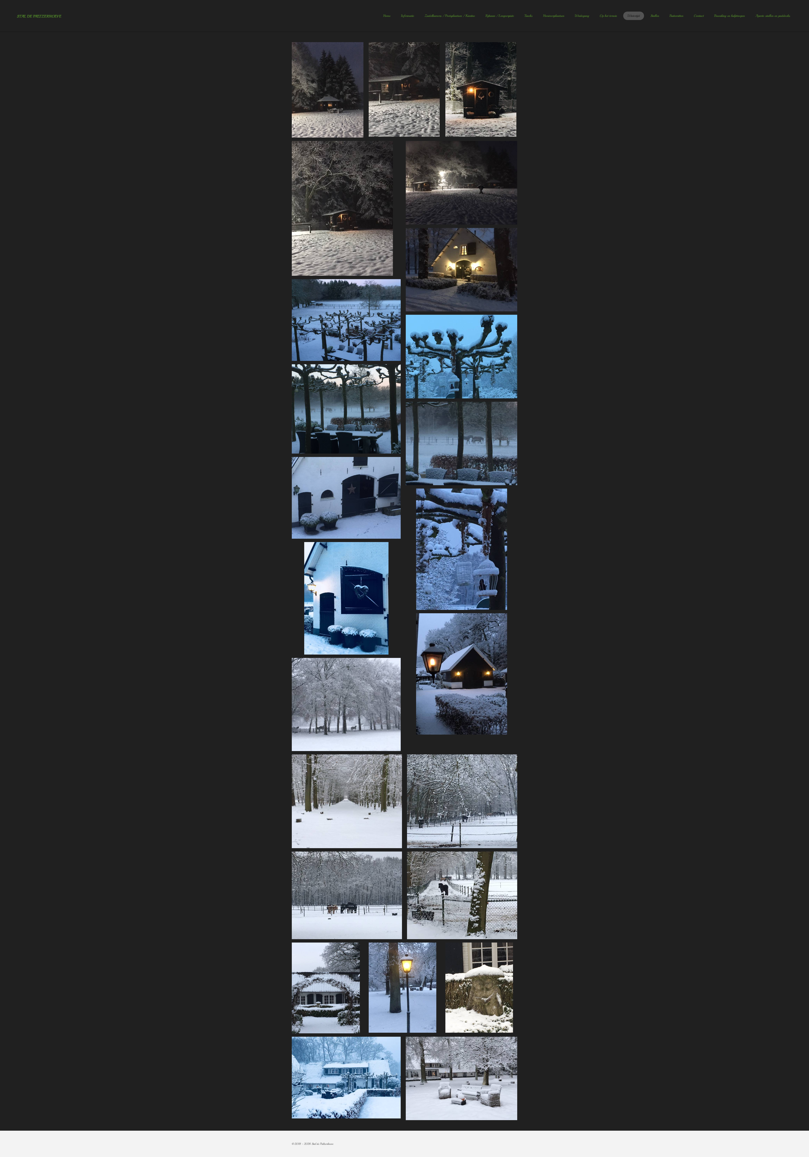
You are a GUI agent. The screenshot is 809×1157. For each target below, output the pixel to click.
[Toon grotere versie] (346, 320)
